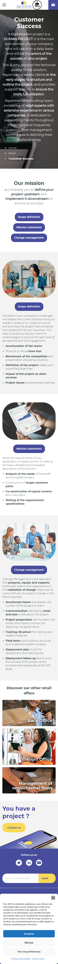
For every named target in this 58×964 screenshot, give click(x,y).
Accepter (29, 933)
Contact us (14, 827)
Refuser (29, 942)
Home (13, 147)
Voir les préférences (29, 951)
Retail (12, 153)
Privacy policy (38, 958)
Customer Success (21, 158)
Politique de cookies (20, 958)
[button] (53, 897)
